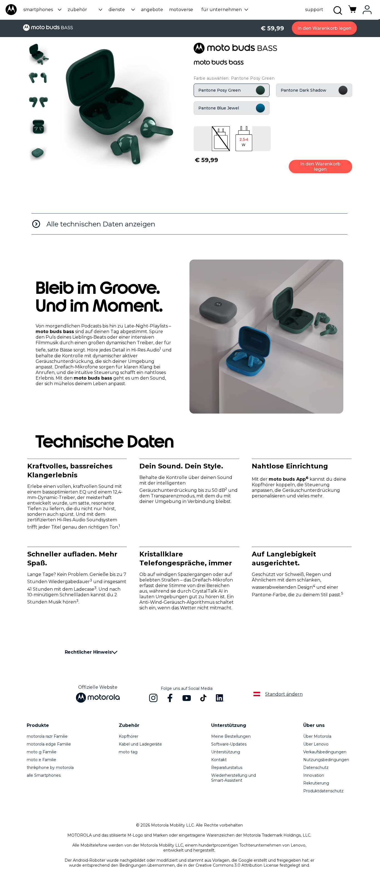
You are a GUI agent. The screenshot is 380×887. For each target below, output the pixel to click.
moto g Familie (41, 751)
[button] (41, 9)
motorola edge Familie (49, 744)
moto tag (128, 751)
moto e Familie (41, 759)
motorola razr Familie (47, 736)
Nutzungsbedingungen (326, 759)
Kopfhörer (128, 736)
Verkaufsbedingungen (324, 751)
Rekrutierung (316, 783)
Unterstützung (225, 751)
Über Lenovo (316, 744)
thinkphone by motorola (50, 767)
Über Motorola (317, 736)
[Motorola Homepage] (11, 13)
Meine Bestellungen (231, 736)
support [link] (314, 9)
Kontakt (219, 759)
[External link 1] (232, 138)
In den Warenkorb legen (324, 28)
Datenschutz (316, 767)
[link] (352, 12)
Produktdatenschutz (323, 790)
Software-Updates (228, 744)
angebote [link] (152, 9)
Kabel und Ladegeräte (140, 744)
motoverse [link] (181, 9)
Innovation (313, 775)
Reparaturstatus (226, 767)
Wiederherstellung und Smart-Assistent (233, 778)
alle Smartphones (44, 775)
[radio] (232, 90)
